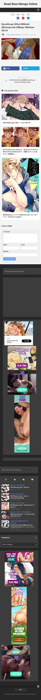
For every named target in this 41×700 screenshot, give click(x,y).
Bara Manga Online (13, 34)
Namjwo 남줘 (21, 485)
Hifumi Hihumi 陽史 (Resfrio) (19, 521)
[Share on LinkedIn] (28, 16)
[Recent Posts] (6, 479)
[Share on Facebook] (18, 16)
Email (23, 244)
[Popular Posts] (14, 479)
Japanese (13, 523)
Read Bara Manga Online (20, 4)
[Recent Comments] (23, 479)
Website (5, 251)
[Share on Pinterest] (23, 16)
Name (5, 244)
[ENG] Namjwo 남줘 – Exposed (19, 487)
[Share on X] (12, 16)
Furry (18, 512)
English (13, 485)
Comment (7, 231)
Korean (12, 494)
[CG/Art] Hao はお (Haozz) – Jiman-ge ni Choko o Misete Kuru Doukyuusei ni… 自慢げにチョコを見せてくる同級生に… (20, 152)
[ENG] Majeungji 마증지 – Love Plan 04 (16, 123)
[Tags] (32, 479)
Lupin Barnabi (25, 512)
